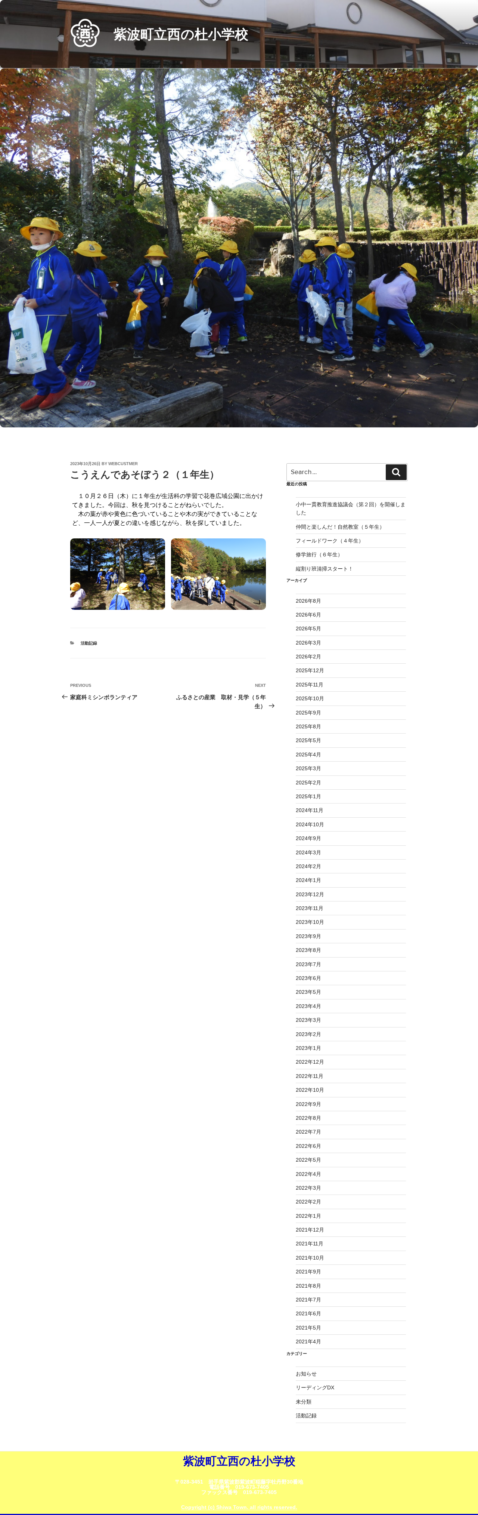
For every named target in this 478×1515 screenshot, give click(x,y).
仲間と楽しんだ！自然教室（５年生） (340, 527)
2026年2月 (308, 657)
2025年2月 (308, 783)
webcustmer (123, 463)
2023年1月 (308, 1048)
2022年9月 (308, 1104)
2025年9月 (308, 713)
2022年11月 (309, 1076)
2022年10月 (310, 1090)
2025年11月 (309, 685)
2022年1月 (308, 1216)
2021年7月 (308, 1300)
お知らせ (306, 1374)
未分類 (303, 1402)
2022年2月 (308, 1202)
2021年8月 (308, 1286)
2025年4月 (308, 755)
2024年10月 (310, 824)
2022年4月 (308, 1174)
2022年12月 (310, 1062)
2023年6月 (308, 978)
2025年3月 (308, 768)
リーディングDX (315, 1387)
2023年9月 (308, 936)
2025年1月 (308, 796)
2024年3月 (308, 852)
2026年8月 (308, 601)
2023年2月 (308, 1034)
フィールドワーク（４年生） (330, 541)
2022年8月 (308, 1118)
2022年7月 (308, 1132)
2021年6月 (308, 1313)
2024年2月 (308, 866)
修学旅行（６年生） (319, 554)
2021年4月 (308, 1342)
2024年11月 (309, 810)
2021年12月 (310, 1230)
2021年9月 (308, 1272)
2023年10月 (310, 922)
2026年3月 (308, 643)
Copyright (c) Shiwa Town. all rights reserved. (239, 1507)
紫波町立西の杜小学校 (181, 34)
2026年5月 (308, 628)
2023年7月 (308, 964)
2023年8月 (308, 950)
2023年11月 (309, 908)
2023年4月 (308, 1006)
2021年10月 (310, 1258)
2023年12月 (310, 894)
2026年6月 (308, 615)
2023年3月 (308, 1020)
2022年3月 (308, 1188)
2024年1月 (308, 880)
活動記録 (89, 643)
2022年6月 (308, 1146)
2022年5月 (308, 1160)
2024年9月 (308, 838)
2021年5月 (308, 1328)
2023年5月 (308, 992)
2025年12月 (310, 670)
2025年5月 (308, 740)
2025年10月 (310, 698)
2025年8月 (308, 726)
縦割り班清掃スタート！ (327, 569)
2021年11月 (309, 1244)
